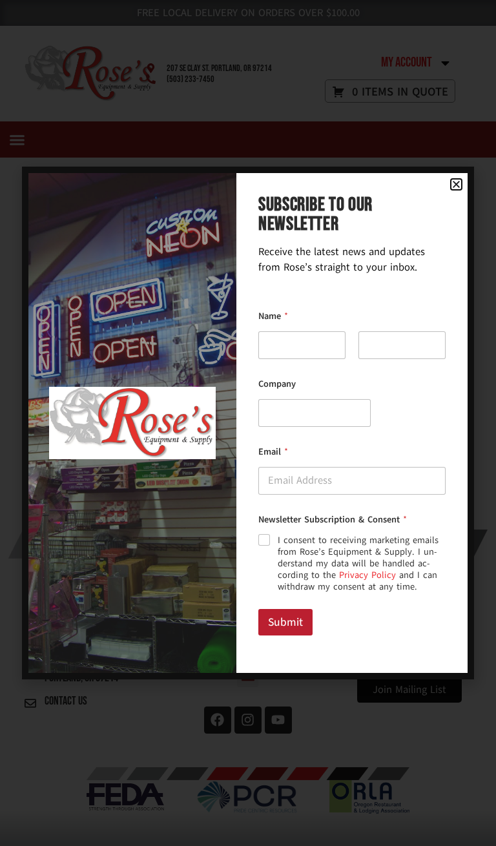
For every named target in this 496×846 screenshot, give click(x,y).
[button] (456, 184)
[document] (248, 423)
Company (277, 383)
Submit (285, 622)
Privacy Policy (367, 575)
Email (273, 451)
